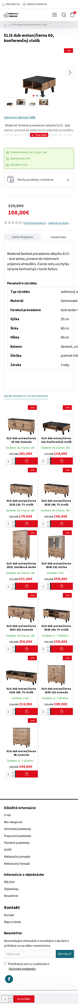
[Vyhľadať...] (63, 15)
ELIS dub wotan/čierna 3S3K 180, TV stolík (21, 690)
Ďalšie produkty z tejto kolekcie (26, 396)
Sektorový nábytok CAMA (19, 117)
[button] (8, 72)
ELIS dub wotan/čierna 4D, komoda (21, 753)
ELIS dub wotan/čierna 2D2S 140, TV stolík (56, 502)
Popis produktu (22, 237)
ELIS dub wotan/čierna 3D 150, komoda (21, 440)
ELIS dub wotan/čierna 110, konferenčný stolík (56, 440)
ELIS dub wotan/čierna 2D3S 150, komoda (21, 627)
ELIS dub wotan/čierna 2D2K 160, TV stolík (56, 627)
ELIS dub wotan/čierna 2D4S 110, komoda (56, 690)
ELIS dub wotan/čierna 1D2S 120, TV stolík (21, 502)
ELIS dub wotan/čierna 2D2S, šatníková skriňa (21, 565)
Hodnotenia (58, 237)
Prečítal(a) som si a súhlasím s (28, 966)
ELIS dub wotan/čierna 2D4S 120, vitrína (56, 565)
